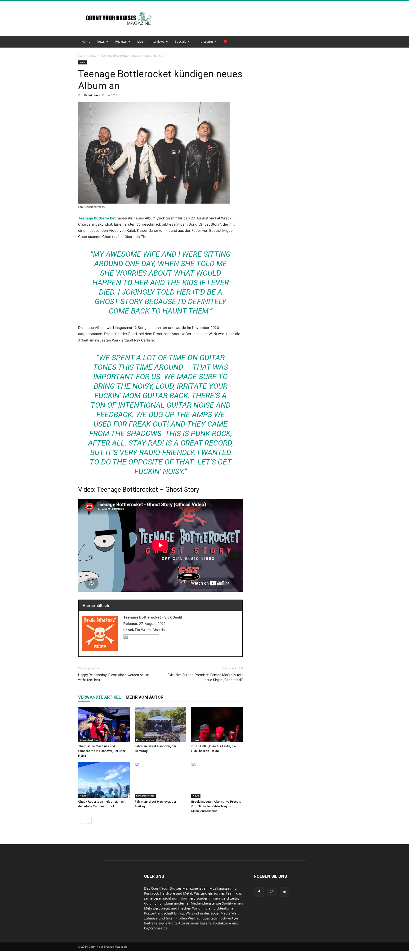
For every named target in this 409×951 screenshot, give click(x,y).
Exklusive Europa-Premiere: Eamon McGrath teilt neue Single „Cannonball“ (205, 677)
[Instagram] (271, 891)
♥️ (225, 41)
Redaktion (91, 95)
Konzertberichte (89, 740)
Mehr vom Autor (144, 697)
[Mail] (284, 892)
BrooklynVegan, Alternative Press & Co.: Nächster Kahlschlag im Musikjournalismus (216, 806)
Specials (180, 41)
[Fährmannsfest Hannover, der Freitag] (160, 780)
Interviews (157, 41)
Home (85, 41)
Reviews (121, 41)
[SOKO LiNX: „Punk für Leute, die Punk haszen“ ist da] (217, 724)
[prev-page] (81, 821)
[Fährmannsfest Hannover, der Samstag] (160, 724)
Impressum (205, 41)
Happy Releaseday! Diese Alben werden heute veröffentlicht (113, 677)
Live (140, 41)
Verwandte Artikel (99, 697)
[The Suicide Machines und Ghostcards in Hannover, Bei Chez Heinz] (104, 724)
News (101, 41)
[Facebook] (259, 892)
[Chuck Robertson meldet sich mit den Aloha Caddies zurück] (104, 780)
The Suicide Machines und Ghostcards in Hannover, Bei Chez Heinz (102, 750)
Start (81, 56)
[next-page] (89, 821)
